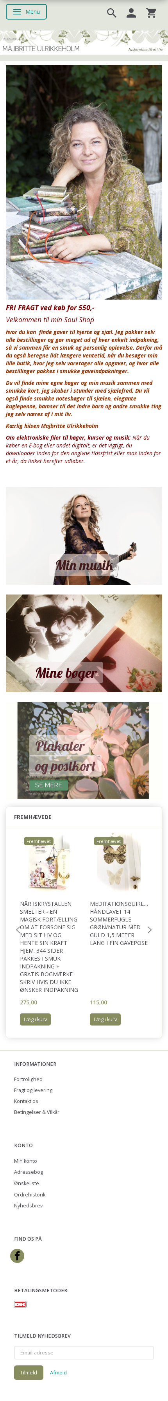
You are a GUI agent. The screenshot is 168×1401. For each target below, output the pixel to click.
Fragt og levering (33, 1090)
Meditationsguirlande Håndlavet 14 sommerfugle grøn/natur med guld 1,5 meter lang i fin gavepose (119, 923)
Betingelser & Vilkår (36, 1112)
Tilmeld (28, 1372)
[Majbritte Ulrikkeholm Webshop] (84, 42)
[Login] (131, 12)
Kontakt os (26, 1101)
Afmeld (58, 1372)
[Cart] (151, 12)
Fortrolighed (28, 1079)
